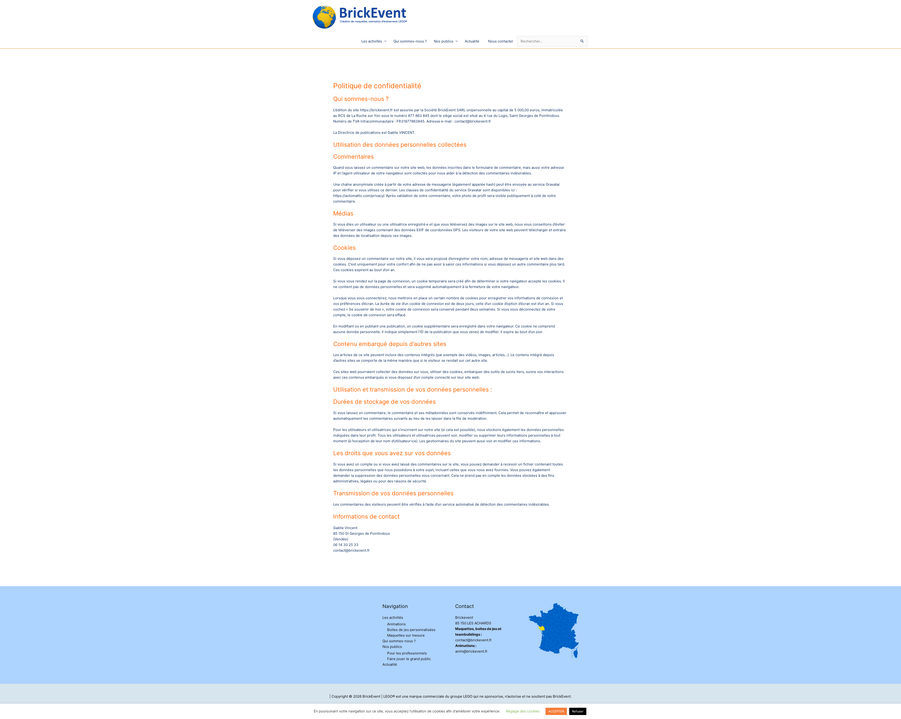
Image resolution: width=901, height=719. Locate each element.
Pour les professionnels (407, 653)
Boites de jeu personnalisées (411, 629)
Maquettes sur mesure (406, 635)
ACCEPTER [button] (556, 711)
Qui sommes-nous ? (410, 41)
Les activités (371, 41)
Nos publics (443, 41)
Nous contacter (500, 41)
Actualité (472, 41)
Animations (396, 624)
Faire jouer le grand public (409, 659)
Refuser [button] (578, 711)
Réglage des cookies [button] (523, 711)
